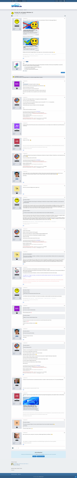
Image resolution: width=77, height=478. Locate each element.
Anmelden (34, 456)
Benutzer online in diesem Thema (16, 468)
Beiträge (14, 29)
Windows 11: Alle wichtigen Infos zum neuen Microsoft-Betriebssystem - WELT (30, 406)
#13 (64, 287)
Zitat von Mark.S (27, 345)
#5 (64, 138)
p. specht (15, 464)
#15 (64, 328)
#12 (64, 267)
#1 (64, 18)
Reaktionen (14, 28)
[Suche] (64, 1)
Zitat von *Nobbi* (27, 199)
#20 (64, 432)
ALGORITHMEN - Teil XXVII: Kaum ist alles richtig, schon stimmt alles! (23, 463)
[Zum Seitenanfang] (76, 477)
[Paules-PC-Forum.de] (38, 5)
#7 (64, 171)
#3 (64, 97)
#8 (64, 185)
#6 (64, 153)
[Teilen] (65, 15)
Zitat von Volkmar (27, 210)
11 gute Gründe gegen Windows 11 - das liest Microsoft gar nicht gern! (30, 30)
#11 (64, 251)
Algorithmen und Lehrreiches (17, 465)
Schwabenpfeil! (17, 13)
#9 (64, 197)
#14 (64, 305)
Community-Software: (38, 476)
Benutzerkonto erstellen (41, 456)
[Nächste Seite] (17, 15)
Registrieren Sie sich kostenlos (40, 454)
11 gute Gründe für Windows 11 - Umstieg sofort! (30, 47)
